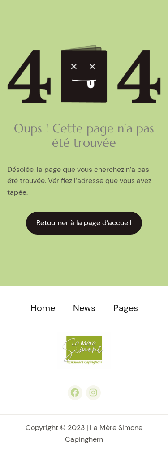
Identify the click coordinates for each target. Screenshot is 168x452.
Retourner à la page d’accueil (84, 222)
